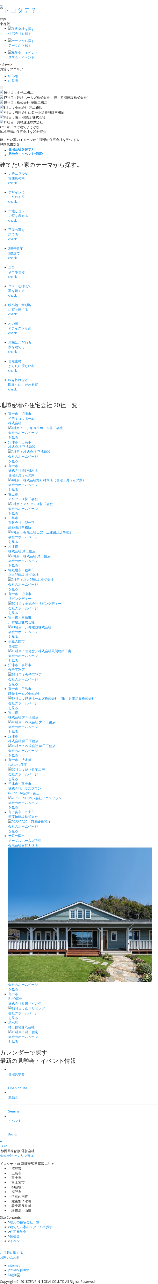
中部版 (13, 76)
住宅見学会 (18, 1231)
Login (12, 1274)
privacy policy (18, 1270)
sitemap (14, 1265)
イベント (16, 1241)
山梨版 (13, 80)
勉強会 (15, 1236)
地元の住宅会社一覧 (25, 1222)
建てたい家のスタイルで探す (31, 1227)
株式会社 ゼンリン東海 (17, 1155)
